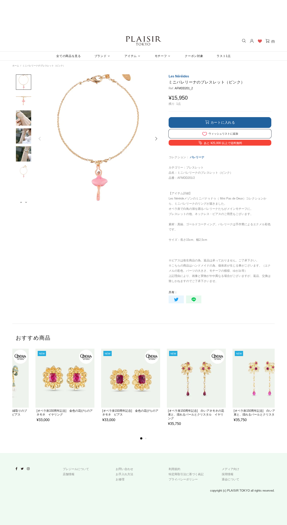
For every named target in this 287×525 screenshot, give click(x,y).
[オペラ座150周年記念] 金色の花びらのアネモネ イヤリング (45, 412)
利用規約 (174, 469)
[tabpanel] (45, 390)
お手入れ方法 (124, 474)
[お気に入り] (259, 41)
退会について (230, 479)
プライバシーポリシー (183, 479)
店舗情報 (68, 474)
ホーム (15, 65)
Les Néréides (179, 76)
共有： (173, 292)
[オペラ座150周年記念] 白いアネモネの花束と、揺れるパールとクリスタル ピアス (242, 412)
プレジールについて (76, 469)
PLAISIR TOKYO (143, 41)
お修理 (120, 479)
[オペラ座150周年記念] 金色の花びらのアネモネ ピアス (111, 412)
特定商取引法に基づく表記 (186, 474)
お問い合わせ (124, 469)
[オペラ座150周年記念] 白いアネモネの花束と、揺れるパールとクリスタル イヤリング (176, 414)
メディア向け (230, 469)
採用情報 (227, 474)
